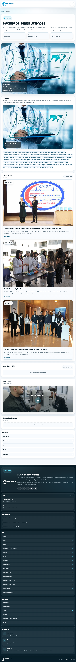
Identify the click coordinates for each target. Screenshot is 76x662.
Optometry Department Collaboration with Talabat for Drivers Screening (25, 349)
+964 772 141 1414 (12, 635)
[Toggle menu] (72, 4)
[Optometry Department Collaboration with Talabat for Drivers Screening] (38, 323)
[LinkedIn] (35, 488)
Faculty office (11, 644)
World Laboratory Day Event (12, 289)
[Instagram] (23, 488)
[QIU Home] (35, 4)
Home (2, 11)
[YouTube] (31, 488)
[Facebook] (19, 488)
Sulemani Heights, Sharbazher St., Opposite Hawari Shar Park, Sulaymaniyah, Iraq (29, 650)
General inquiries (12, 642)
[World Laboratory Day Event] (38, 263)
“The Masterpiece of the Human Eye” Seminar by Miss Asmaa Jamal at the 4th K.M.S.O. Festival (32, 228)
